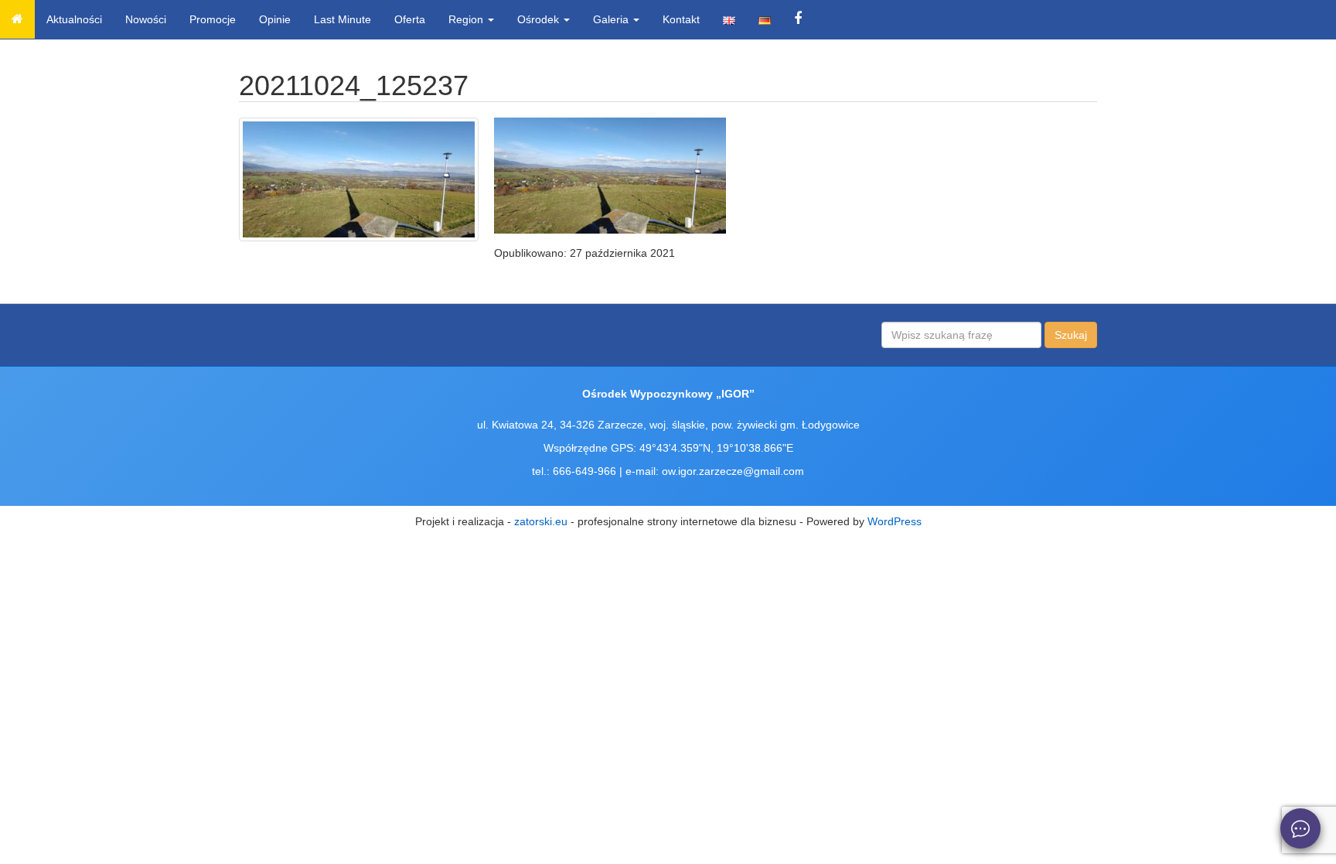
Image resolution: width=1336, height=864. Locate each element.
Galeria (612, 19)
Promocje (212, 19)
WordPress (894, 521)
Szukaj (1071, 335)
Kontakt (681, 19)
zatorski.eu (540, 521)
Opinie (275, 19)
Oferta (409, 19)
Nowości (145, 19)
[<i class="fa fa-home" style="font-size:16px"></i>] (17, 19)
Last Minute (342, 19)
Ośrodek (539, 19)
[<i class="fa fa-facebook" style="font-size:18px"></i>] (797, 19)
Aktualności (74, 19)
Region (467, 19)
